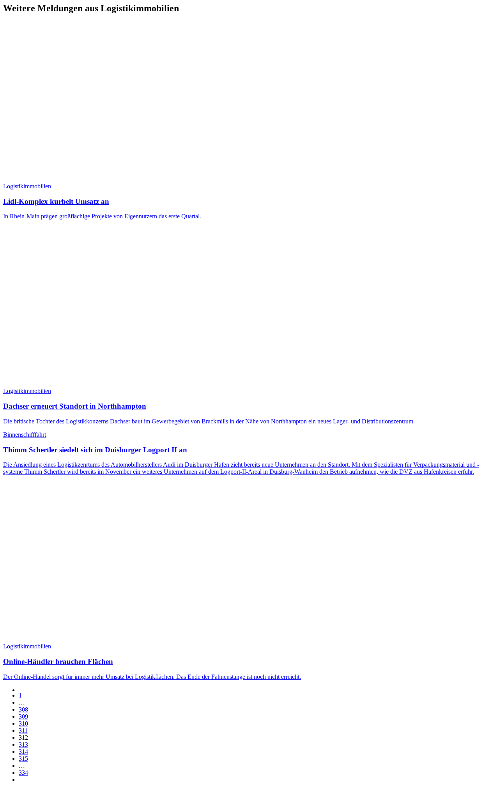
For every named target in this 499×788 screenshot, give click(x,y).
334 (23, 772)
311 (23, 730)
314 (23, 751)
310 (23, 723)
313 (23, 744)
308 (23, 709)
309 (23, 716)
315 (23, 758)
